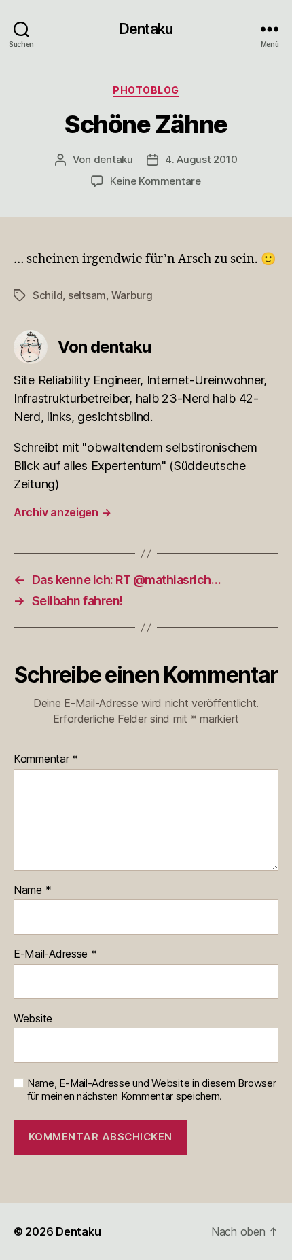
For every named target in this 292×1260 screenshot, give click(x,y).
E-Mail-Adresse (55, 954)
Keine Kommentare (155, 181)
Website (33, 1019)
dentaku (113, 159)
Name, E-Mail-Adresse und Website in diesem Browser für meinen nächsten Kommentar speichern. (151, 1089)
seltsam (87, 295)
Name (32, 890)
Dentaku (146, 29)
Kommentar (46, 759)
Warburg (132, 295)
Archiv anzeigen (62, 512)
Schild (47, 295)
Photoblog (146, 90)
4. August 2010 (201, 159)
